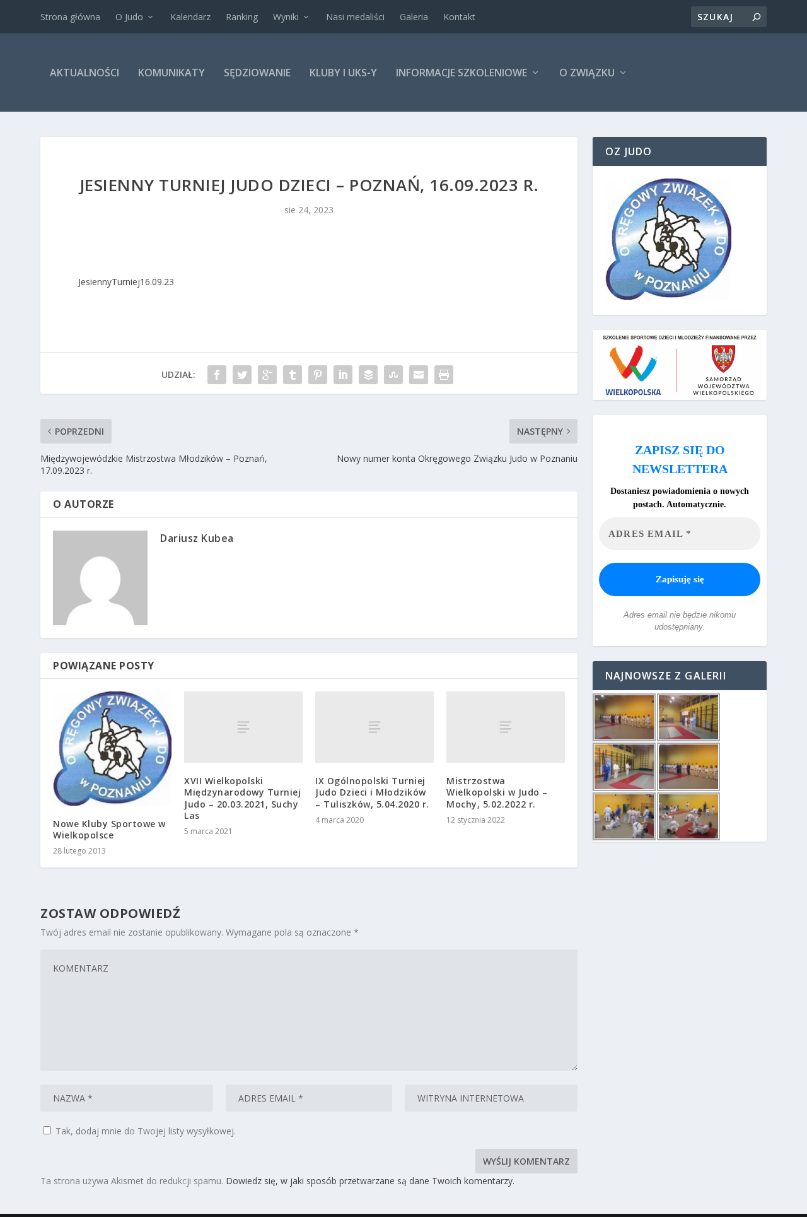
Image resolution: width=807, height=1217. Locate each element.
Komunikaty (171, 72)
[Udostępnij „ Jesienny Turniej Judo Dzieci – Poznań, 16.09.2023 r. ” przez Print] (443, 374)
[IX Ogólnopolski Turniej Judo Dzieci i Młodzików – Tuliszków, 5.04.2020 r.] (374, 727)
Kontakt (459, 17)
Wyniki (286, 17)
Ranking (242, 17)
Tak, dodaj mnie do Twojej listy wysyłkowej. (144, 1131)
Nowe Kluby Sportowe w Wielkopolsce (109, 829)
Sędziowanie (257, 72)
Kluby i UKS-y (343, 72)
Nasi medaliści (355, 17)
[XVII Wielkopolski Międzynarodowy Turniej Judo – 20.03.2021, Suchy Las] (243, 727)
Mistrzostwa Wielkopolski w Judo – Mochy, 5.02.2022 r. (497, 792)
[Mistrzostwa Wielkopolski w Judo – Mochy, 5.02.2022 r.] (505, 727)
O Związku (587, 72)
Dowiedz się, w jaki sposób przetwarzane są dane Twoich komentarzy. (370, 1181)
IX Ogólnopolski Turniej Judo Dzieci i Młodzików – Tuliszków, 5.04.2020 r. (372, 792)
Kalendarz (190, 17)
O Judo (129, 17)
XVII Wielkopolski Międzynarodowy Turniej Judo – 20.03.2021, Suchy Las (242, 798)
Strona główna (70, 17)
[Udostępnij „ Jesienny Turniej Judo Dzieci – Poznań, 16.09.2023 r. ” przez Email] (418, 374)
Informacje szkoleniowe (461, 72)
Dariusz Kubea (197, 538)
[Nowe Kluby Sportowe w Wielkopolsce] (112, 748)
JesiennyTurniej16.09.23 (126, 282)
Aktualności (84, 72)
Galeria (414, 17)
